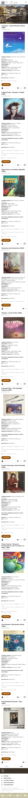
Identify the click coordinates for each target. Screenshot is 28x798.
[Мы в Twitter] (10, 795)
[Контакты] (15, 2)
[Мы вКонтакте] (2, 795)
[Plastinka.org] (2, 2)
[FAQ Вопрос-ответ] (11, 2)
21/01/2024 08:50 (5, 469)
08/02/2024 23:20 (5, 29)
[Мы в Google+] (25, 795)
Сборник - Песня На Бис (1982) (11, 313)
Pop (5, 80)
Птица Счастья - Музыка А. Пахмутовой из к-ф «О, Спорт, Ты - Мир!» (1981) (13, 546)
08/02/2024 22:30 (5, 173)
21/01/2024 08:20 (5, 628)
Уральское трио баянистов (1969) (12, 248)
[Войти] (6, 2)
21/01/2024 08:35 (5, 549)
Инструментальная (19, 301)
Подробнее (6, 84)
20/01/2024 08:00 (5, 705)
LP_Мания (6, 165)
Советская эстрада (11, 80)
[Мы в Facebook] (17, 795)
